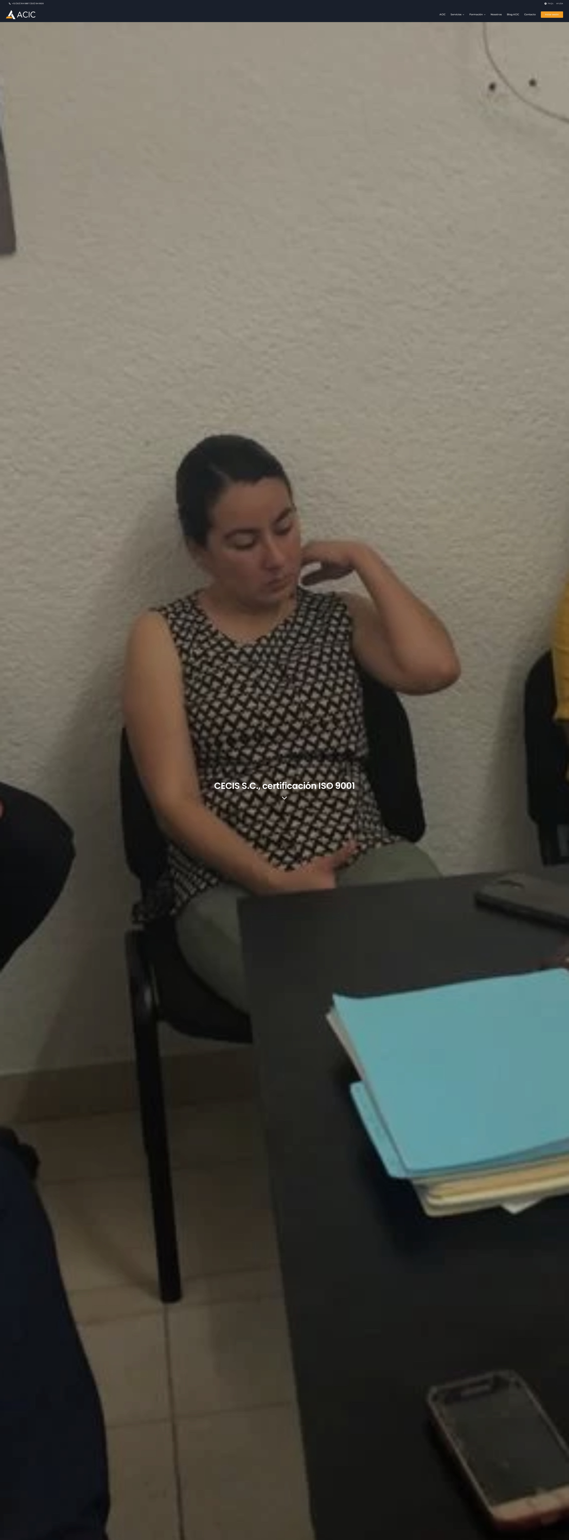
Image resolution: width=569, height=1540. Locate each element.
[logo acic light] (21, 11)
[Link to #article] (284, 797)
